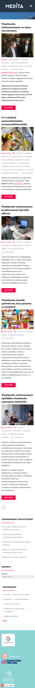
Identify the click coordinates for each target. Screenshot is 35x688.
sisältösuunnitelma (8, 166)
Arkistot (4, 574)
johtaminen (6, 245)
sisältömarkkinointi (17, 156)
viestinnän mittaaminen (15, 160)
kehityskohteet (17, 245)
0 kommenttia (18, 69)
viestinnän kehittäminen (10, 163)
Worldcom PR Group (9, 73)
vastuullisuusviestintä (12, 604)
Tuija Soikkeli (7, 153)
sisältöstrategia (24, 163)
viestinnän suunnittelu (16, 66)
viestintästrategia (21, 599)
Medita (5, 59)
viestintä (27, 160)
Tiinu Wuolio (7, 242)
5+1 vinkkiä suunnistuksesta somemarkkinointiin (14, 121)
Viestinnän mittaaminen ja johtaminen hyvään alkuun (17, 210)
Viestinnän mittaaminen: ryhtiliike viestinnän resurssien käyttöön (17, 398)
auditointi (28, 242)
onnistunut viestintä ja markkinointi (13, 169)
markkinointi (17, 431)
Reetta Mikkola (7, 331)
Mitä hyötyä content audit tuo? (14, 557)
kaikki (5, 620)
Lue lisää (8, 108)
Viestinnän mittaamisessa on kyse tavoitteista (16, 27)
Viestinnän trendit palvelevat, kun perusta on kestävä (16, 303)
